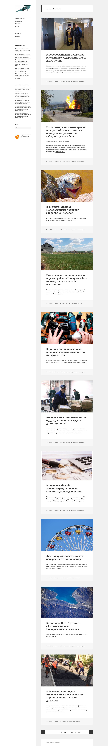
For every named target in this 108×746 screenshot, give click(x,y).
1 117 (80, 732)
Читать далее (76, 72)
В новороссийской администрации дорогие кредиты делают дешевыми (64, 488)
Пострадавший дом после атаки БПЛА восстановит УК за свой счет (22, 50)
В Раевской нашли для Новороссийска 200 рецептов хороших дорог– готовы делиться (65, 696)
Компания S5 (24, 138)
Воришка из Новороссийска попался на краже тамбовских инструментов (66, 352)
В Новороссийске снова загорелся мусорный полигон (23, 89)
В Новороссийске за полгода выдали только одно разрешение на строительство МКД (23, 56)
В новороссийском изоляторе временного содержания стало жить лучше (66, 57)
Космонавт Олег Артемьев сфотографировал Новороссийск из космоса (63, 626)
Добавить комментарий (78, 81)
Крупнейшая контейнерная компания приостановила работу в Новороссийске (22, 70)
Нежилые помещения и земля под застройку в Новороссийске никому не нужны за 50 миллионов (66, 280)
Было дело (17, 23)
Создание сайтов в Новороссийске (25, 135)
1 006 (61, 732)
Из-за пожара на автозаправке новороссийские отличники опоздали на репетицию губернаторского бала (65, 131)
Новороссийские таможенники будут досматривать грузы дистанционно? (66, 420)
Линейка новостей (20, 18)
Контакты (17, 36)
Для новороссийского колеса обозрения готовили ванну (64, 557)
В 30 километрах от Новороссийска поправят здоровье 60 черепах (62, 209)
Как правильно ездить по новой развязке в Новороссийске (22, 102)
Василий (17, 100)
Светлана (56, 81)
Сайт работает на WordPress (53, 742)
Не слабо (17, 26)
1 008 (72, 732)
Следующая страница (91, 732)
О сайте (17, 39)
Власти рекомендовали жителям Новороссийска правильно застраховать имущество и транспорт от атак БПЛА (22, 62)
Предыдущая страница (43, 732)
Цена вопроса (18, 21)
